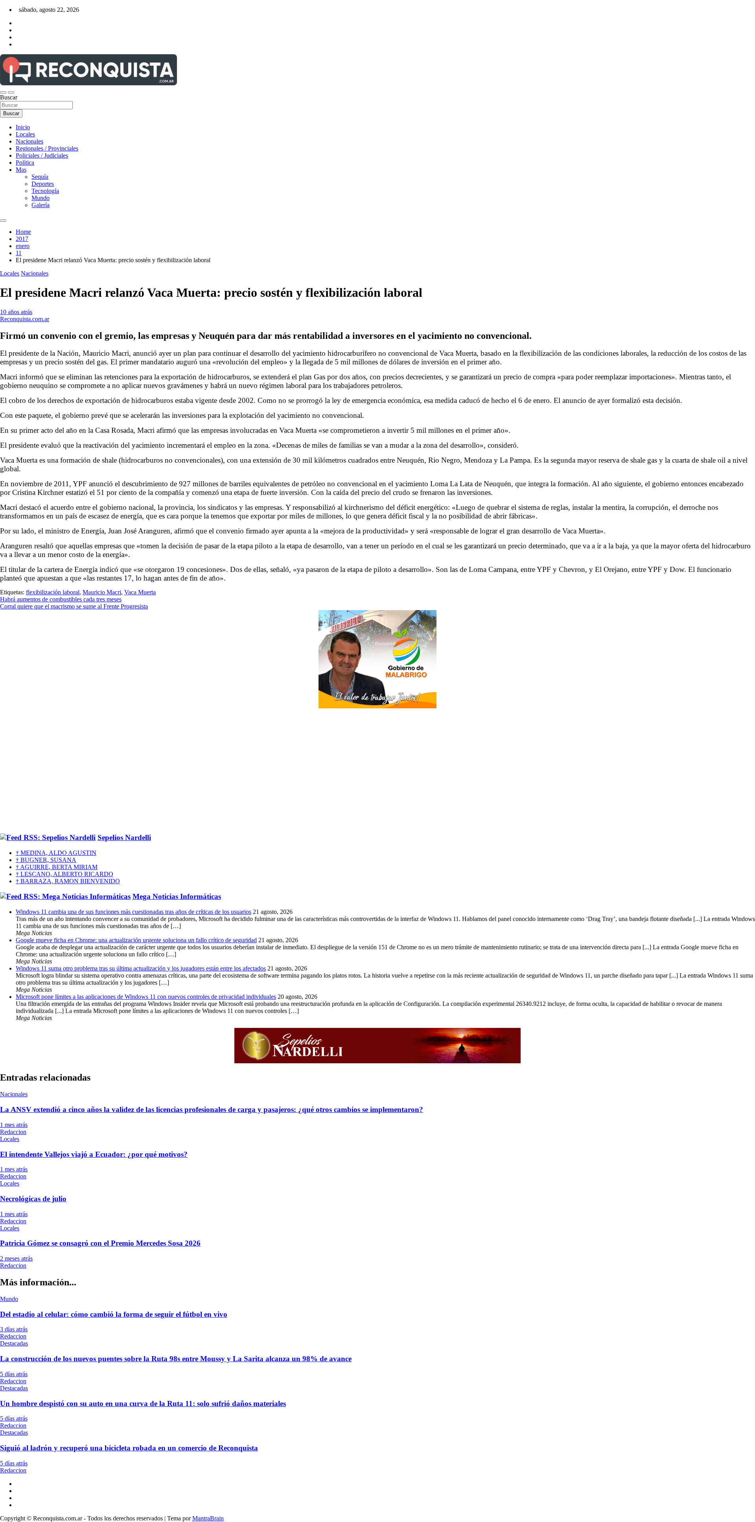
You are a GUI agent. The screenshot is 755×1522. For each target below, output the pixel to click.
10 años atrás (16, 312)
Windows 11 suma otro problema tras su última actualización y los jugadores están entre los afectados (141, 968)
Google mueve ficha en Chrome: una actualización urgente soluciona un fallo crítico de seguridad (136, 940)
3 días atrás (14, 1329)
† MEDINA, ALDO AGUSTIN (56, 852)
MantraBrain (208, 1518)
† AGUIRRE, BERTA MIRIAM (57, 867)
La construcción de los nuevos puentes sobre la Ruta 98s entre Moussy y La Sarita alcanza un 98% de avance (176, 1359)
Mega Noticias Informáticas (177, 896)
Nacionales (29, 141)
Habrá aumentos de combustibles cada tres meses (61, 599)
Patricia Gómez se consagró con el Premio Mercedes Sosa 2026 (100, 1243)
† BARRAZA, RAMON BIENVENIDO (68, 881)
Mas (21, 169)
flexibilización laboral (52, 592)
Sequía (39, 176)
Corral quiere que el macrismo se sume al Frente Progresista (74, 606)
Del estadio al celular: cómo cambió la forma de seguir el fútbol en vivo (113, 1314)
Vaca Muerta (140, 592)
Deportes (42, 183)
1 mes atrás (14, 1124)
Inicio (23, 127)
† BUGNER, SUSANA (46, 860)
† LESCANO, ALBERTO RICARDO (64, 874)
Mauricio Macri (102, 592)
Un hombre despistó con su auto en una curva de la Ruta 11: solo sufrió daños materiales (143, 1403)
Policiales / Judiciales (42, 155)
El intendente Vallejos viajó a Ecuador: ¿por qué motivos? (94, 1154)
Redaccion (13, 1132)
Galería (40, 205)
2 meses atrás (16, 1258)
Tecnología (45, 190)
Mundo (40, 198)
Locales (25, 134)
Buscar (8, 97)
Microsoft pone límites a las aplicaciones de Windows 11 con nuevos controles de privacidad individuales (146, 996)
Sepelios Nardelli (124, 837)
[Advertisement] (377, 771)
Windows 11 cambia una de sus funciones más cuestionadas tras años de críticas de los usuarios (133, 911)
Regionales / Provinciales (47, 148)
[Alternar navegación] (3, 92)
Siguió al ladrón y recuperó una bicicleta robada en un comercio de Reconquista (129, 1448)
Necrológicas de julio (33, 1199)
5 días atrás (14, 1374)
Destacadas (14, 1343)
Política (25, 162)
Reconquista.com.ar (24, 319)
